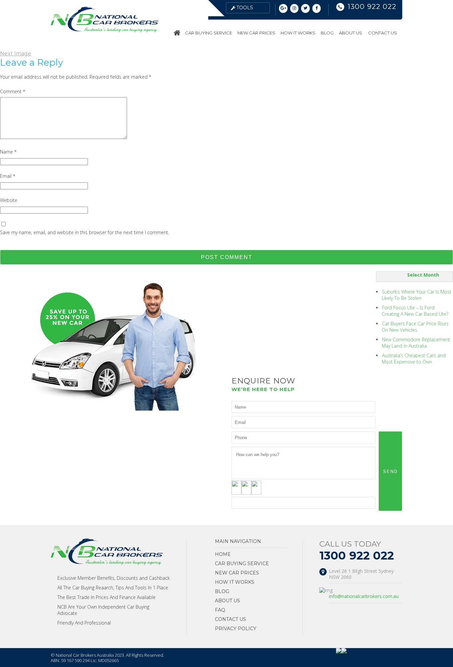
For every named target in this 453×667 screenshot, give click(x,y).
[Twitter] (305, 8)
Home (177, 32)
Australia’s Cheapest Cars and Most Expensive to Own (414, 358)
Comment (12, 91)
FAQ (220, 610)
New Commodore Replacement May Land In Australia (416, 342)
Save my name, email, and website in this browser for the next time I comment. (84, 232)
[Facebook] (316, 8)
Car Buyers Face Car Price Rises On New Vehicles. (415, 326)
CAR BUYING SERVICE (208, 32)
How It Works (298, 32)
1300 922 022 (372, 6)
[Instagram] (294, 8)
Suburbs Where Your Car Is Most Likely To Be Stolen (416, 295)
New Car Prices (256, 32)
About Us (350, 32)
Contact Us (382, 32)
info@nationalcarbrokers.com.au (364, 596)
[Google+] (283, 8)
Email (7, 176)
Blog (327, 32)
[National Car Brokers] (105, 31)
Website (8, 200)
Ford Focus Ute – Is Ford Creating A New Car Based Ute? (415, 310)
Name (8, 152)
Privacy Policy (235, 629)
